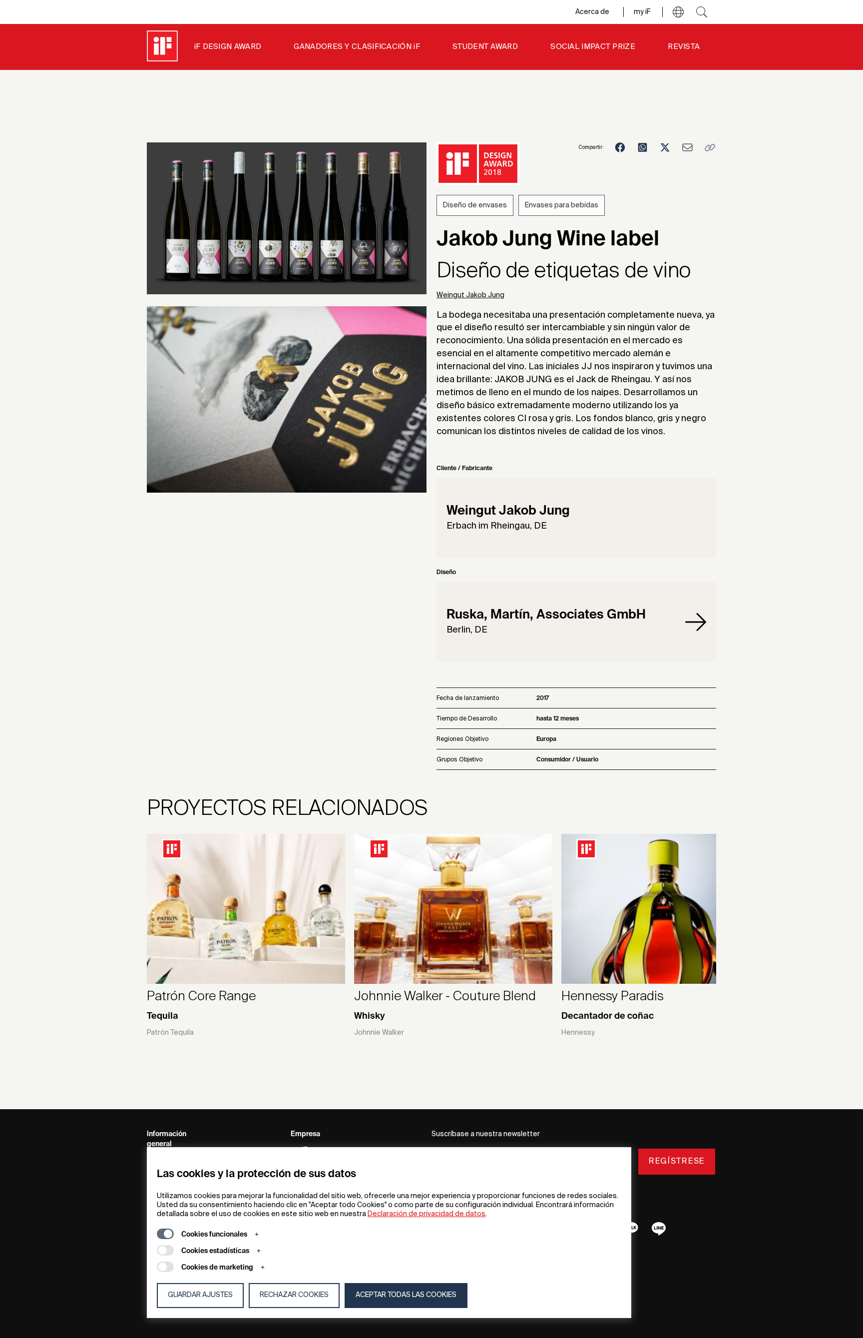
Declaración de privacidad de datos (426, 1214)
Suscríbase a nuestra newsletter (486, 1134)
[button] (678, 12)
